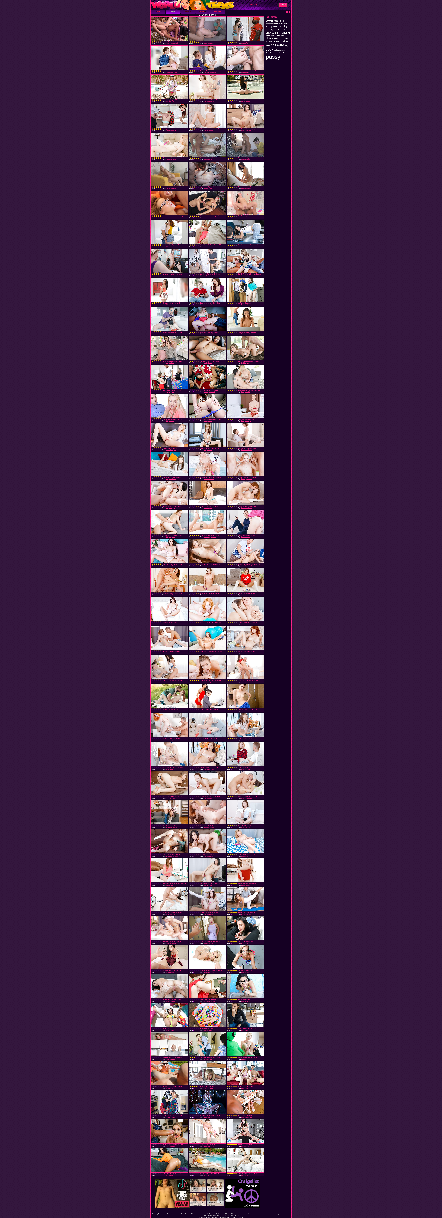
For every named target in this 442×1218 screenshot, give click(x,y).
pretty (208, 537)
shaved (170, 159)
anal (205, 188)
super (246, 392)
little (249, 392)
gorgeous (213, 537)
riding (250, 188)
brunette (211, 101)
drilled (243, 159)
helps (211, 304)
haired (167, 43)
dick (242, 43)
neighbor (247, 1117)
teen (205, 275)
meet (248, 1001)
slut (248, 972)
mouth (175, 72)
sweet (174, 130)
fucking (168, 217)
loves (171, 43)
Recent (188, 12)
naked (213, 392)
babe (167, 130)
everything (213, 72)
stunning (168, 72)
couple (249, 130)
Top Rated (203, 12)
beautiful (213, 769)
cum (212, 43)
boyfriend (212, 711)
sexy (211, 246)
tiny (208, 130)
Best (173, 12)
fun (248, 72)
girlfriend (175, 43)
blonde (209, 479)
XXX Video (217, 12)
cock (175, 217)
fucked (205, 43)
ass (242, 101)
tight (167, 188)
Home (158, 12)
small (212, 1146)
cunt (173, 101)
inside (248, 101)
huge (170, 392)
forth (213, 1001)
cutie (208, 72)
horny (210, 188)
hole (172, 72)
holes (205, 479)
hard (173, 566)
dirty (242, 217)
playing (209, 392)
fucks (205, 159)
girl (211, 159)
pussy (211, 130)
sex (208, 101)
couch (211, 333)
